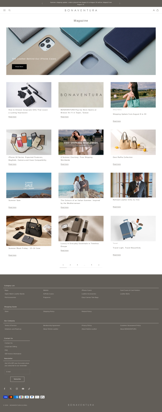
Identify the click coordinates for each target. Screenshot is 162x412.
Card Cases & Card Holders (130, 290)
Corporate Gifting (11, 346)
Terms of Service (11, 325)
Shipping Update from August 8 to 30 (129, 114)
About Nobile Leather (89, 329)
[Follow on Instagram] (17, 389)
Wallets (46, 290)
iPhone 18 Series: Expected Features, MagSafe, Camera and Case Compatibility (27, 158)
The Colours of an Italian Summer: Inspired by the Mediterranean (80, 201)
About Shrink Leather (50, 329)
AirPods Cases (48, 294)
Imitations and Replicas (13, 329)
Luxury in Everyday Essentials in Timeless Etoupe (80, 245)
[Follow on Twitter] (10, 389)
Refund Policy (87, 311)
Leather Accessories (89, 294)
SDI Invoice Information (13, 354)
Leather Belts (125, 294)
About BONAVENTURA (128, 329)
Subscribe (17, 379)
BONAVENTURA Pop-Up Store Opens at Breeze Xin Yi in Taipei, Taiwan (78, 111)
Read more (19, 66)
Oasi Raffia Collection (123, 157)
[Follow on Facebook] (4, 389)
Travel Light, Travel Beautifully (127, 248)
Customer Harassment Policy (130, 325)
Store (7, 311)
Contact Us (9, 343)
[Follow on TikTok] (29, 389)
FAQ (6, 350)
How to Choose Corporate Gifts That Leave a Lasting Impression (28, 111)
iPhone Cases (87, 290)
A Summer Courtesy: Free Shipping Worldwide (77, 158)
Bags (6, 290)
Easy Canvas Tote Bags (90, 297)
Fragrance (47, 297)
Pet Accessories (10, 297)
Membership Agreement (51, 325)
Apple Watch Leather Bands (15, 294)
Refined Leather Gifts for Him (126, 200)
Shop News (117, 110)
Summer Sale (15, 200)
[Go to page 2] (98, 265)
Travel (115, 243)
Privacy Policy (87, 325)
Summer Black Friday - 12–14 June (24, 248)
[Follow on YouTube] (23, 389)
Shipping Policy (48, 311)
